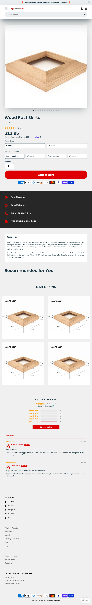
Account (81, 8)
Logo (17, 9)
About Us (8, 535)
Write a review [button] (46, 427)
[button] (10, 128)
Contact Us (9, 542)
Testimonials (9, 531)
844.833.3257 (9, 577)
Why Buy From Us (11, 528)
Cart (86, 8)
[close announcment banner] (89, 2)
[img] (11, 441)
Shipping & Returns (12, 539)
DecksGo (41, 601)
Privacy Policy (10, 559)
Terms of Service (11, 556)
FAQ (6, 546)
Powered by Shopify (52, 601)
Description (12, 237)
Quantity (8, 161)
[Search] (85, 14)
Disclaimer (8, 563)
